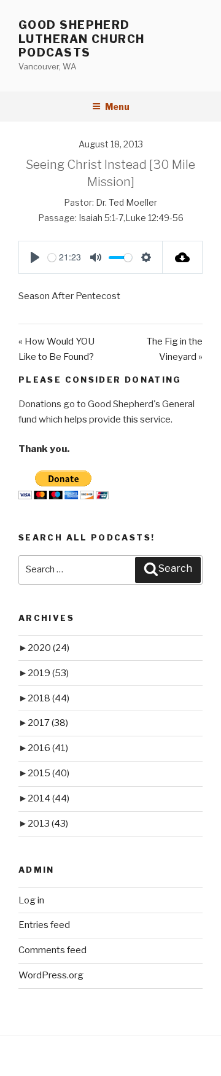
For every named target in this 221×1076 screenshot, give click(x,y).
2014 (48, 798)
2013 (48, 823)
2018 (48, 698)
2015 (48, 773)
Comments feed (52, 950)
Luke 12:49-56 (154, 217)
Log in (31, 900)
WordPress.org (50, 975)
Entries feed (44, 924)
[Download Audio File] (183, 257)
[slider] (52, 257)
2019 (48, 673)
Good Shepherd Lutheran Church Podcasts (81, 38)
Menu (117, 106)
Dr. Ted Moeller (126, 202)
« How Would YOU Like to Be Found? (56, 349)
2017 (48, 722)
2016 (48, 748)
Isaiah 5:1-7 (101, 217)
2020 (48, 647)
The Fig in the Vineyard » (175, 349)
